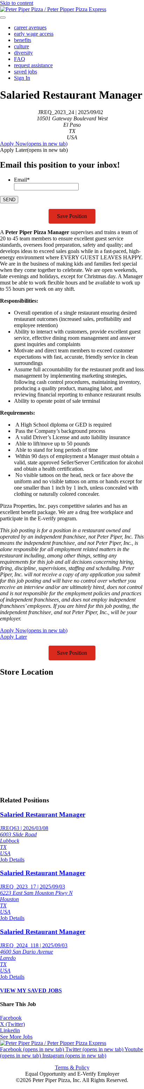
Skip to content (16, 3)
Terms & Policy (72, 1067)
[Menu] (3, 17)
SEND (9, 199)
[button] (34, 150)
